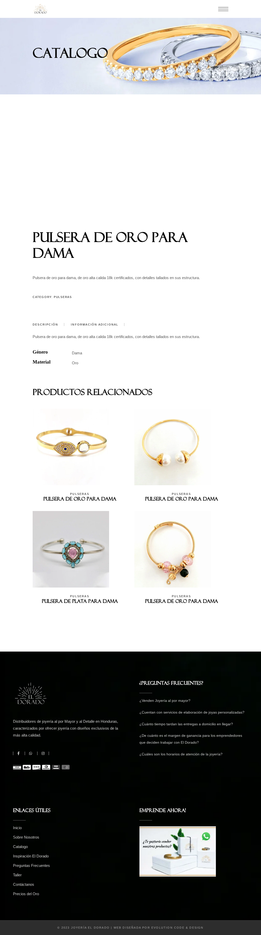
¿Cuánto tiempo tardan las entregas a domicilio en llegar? (186, 724)
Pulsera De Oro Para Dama (79, 500)
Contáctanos (23, 884)
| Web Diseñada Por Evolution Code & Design (157, 927)
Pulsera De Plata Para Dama (80, 602)
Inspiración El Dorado (31, 856)
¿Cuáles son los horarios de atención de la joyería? (181, 754)
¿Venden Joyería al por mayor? (164, 701)
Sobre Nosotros (26, 837)
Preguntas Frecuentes (31, 865)
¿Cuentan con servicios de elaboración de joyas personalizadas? (191, 712)
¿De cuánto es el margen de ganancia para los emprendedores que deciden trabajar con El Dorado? (190, 738)
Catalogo (20, 846)
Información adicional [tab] (94, 324)
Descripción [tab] (45, 324)
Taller (17, 875)
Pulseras (63, 296)
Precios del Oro (26, 894)
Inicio (17, 828)
